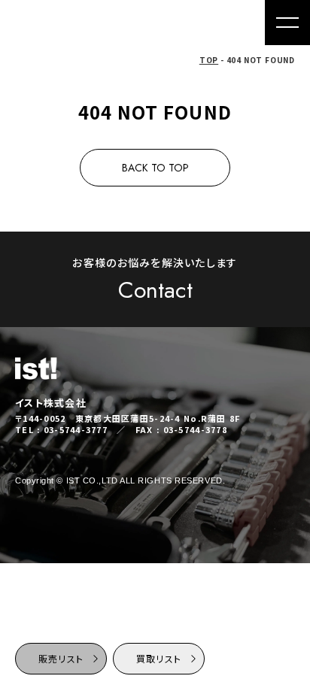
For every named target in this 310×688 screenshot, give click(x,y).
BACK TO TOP (155, 167)
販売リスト (61, 658)
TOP (208, 59)
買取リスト (158, 658)
